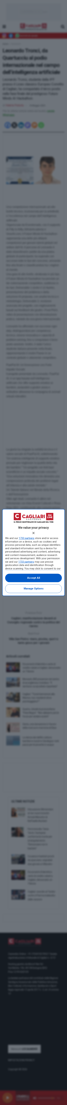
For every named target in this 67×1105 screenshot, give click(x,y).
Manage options (33, 588)
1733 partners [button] (26, 538)
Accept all (33, 577)
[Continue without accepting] (33, 533)
